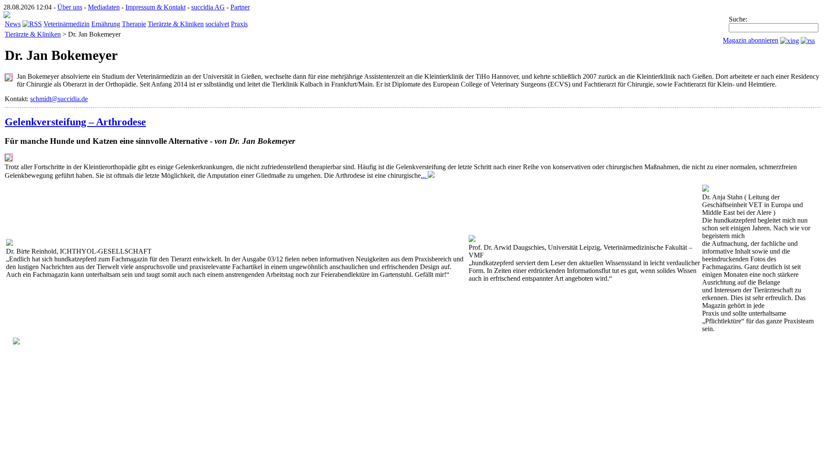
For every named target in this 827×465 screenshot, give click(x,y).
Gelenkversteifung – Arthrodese (75, 121)
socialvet (217, 24)
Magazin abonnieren (750, 40)
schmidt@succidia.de (59, 98)
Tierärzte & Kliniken (176, 24)
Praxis (239, 24)
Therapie (134, 24)
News (13, 24)
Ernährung (105, 24)
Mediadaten (104, 7)
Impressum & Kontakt (155, 7)
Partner (240, 7)
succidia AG (208, 7)
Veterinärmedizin (67, 24)
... (424, 175)
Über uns (69, 7)
